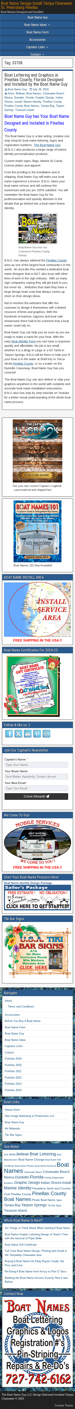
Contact (35, 54)
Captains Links (35, 47)
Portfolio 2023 (13, 1083)
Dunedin (19, 97)
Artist (11, 93)
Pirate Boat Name (43, 1200)
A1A (6, 1154)
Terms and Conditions (21, 1006)
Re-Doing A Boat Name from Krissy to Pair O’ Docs (36, 1271)
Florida (30, 97)
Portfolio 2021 (13, 1071)
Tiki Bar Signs (13, 1134)
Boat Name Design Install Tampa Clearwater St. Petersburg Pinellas (36, 5)
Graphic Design (44, 97)
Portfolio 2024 (13, 1090)
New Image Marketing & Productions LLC (30, 1115)
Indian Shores (51, 1182)
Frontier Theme (64, 1405)
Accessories (37, 40)
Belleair (20, 93)
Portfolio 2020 (13, 1065)
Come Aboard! (35, 796)
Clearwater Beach (33, 1172)
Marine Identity (32, 101)
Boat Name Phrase (24, 1166)
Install (18, 101)
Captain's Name (16, 759)
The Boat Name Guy (47, 145)
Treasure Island (24, 109)
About (8, 1000)
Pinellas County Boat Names (21, 105)
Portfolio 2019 (13, 1058)
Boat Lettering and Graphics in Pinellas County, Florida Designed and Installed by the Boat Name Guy (36, 80)
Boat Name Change (31, 1159)
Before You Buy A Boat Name (22, 1020)
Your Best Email (15, 783)
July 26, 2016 (40, 89)
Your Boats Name (16, 771)
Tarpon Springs (34, 1205)
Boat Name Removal (45, 1166)
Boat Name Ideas (35, 25)
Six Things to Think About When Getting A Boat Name (37, 1228)
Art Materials (12, 1128)
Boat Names (33, 93)
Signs (59, 1200)
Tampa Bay (47, 105)
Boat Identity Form (24, 341)
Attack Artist (12, 1109)
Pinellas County (52, 101)
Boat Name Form (37, 32)
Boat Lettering (43, 1154)
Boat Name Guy (38, 17)
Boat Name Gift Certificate (21, 1244)
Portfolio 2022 (13, 1077)
